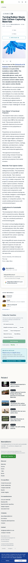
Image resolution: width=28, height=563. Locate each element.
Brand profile (4, 502)
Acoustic (6, 330)
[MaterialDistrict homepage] (5, 2)
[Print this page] (10, 61)
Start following (14, 341)
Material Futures (8, 333)
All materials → (6, 309)
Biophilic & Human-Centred (10, 327)
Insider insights (5, 492)
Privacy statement (17, 557)
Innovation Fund (5, 508)
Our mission (4, 518)
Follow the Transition (8, 456)
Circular (7, 13)
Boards (3, 490)
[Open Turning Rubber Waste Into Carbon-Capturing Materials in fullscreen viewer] (14, 50)
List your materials (5, 499)
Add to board (14, 37)
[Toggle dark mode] (22, 2)
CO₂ (7, 179)
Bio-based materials (9, 324)
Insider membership (6, 485)
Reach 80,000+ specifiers (7, 504)
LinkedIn (4, 548)
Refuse (7, 560)
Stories (3, 466)
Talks (2, 471)
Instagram (10, 548)
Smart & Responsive (15, 330)
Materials (3, 464)
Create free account (6, 483)
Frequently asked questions (8, 520)
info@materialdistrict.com (7, 530)
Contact (3, 523)
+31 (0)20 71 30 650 (5, 532)
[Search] (19, 2)
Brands (2, 475)
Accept (20, 560)
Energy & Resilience (8, 337)
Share (14, 34)
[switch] (11, 13)
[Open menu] (25, 2)
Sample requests (5, 506)
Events (2, 468)
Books (2, 473)
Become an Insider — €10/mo (14, 360)
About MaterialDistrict (6, 516)
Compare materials (5, 487)
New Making (17, 333)
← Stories (3, 7)
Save (15, 30)
